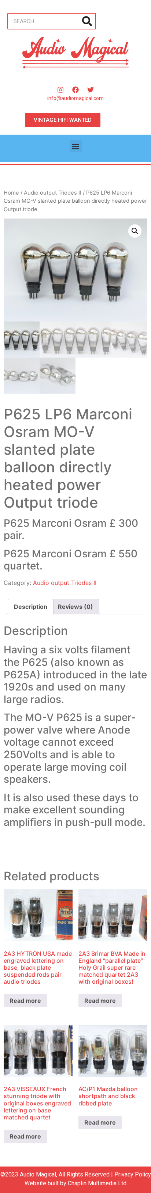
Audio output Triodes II (52, 192)
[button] (76, 146)
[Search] (87, 21)
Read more (25, 1000)
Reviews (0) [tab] (75, 606)
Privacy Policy (132, 1174)
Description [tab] (30, 606)
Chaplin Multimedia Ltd (97, 1183)
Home (11, 192)
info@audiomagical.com (75, 98)
